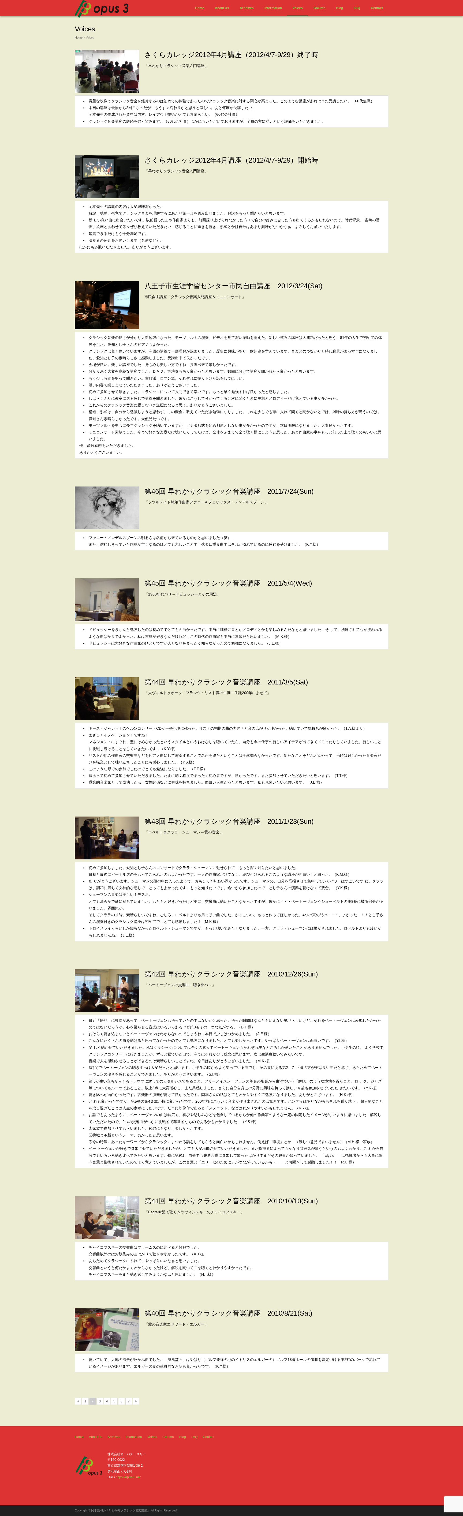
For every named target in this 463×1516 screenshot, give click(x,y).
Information (273, 8)
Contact (377, 8)
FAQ (357, 8)
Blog (339, 8)
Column (319, 8)
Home (199, 8)
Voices (298, 8)
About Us (222, 8)
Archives (247, 8)
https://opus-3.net (128, 1477)
